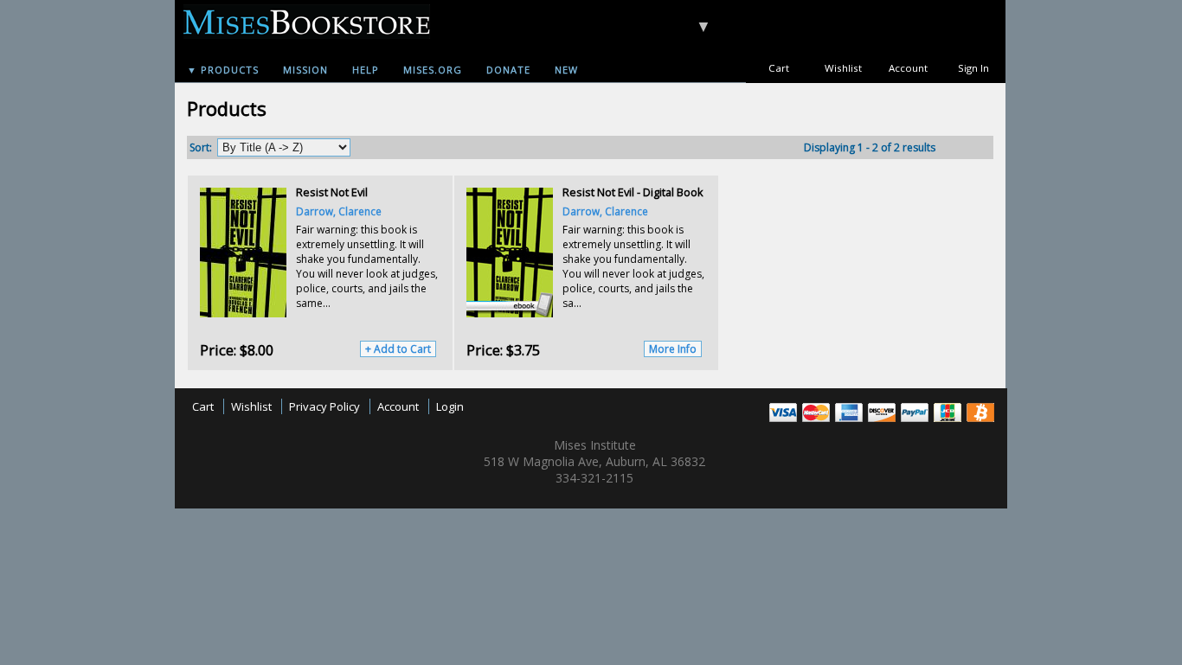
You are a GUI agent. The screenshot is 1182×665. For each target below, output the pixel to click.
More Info (673, 349)
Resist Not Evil (332, 192)
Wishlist (843, 67)
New (566, 69)
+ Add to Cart (398, 349)
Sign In (973, 67)
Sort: (201, 147)
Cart (778, 67)
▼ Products (223, 69)
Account (908, 67)
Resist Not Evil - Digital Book (632, 192)
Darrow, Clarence (339, 211)
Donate (508, 69)
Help (365, 69)
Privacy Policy (324, 406)
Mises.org (432, 69)
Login (450, 406)
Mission (305, 69)
